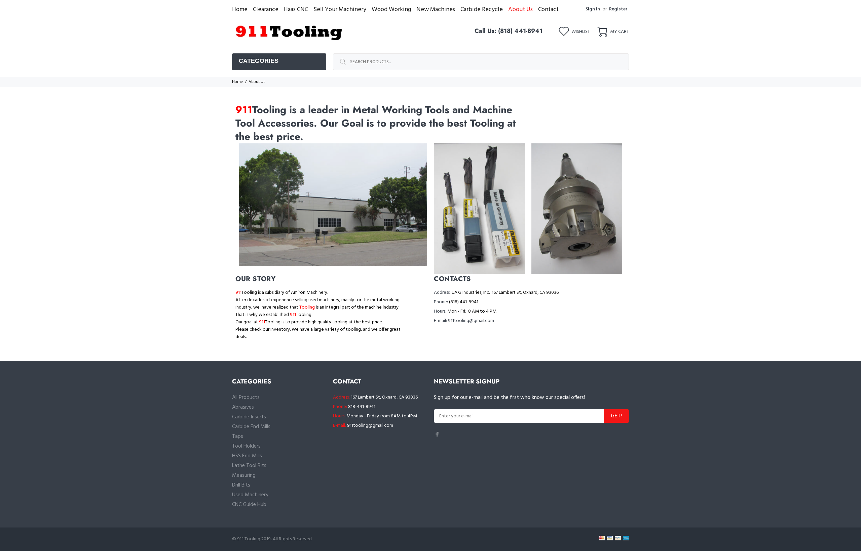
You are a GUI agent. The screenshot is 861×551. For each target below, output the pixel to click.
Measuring (244, 475)
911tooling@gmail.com (370, 425)
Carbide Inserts (249, 417)
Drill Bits (241, 485)
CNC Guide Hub (249, 504)
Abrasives (243, 407)
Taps (237, 436)
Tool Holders (246, 446)
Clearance (265, 9)
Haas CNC (296, 9)
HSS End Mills (247, 456)
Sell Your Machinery (339, 9)
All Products (246, 397)
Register (618, 9)
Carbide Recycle (481, 9)
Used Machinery (250, 495)
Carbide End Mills (251, 426)
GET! (616, 416)
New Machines (435, 9)
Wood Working (391, 9)
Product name (55, 524)
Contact (548, 9)
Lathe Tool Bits (249, 465)
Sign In (593, 9)
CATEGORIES (258, 60)
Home (240, 9)
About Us (520, 9)
